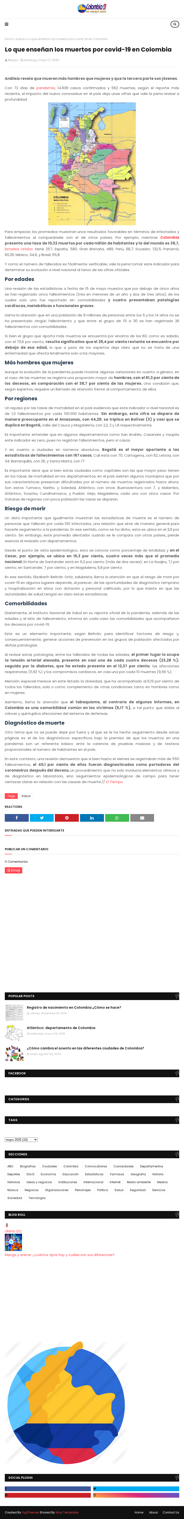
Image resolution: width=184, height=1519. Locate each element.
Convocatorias (96, 1166)
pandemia (45, 87)
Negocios (32, 1190)
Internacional (93, 1182)
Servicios (158, 1190)
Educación (71, 1174)
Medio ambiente (139, 1182)
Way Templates (67, 1512)
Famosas (117, 1174)
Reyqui (13, 60)
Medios (162, 1182)
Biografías (28, 1166)
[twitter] (136, 1488)
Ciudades (49, 1166)
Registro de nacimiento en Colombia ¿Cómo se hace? (74, 1007)
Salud (20, 39)
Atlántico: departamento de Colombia (61, 1027)
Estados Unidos (19, 248)
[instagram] (136, 1495)
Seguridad (138, 1190)
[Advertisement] (92, 1299)
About (153, 1512)
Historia (157, 1174)
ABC (10, 1166)
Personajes (83, 1190)
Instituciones (67, 1182)
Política (102, 1190)
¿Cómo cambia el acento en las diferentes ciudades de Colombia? (85, 1048)
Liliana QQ (13, 1231)
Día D (30, 1174)
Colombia (169, 237)
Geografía (138, 1174)
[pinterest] (48, 1495)
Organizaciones (57, 1190)
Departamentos (151, 1166)
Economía (48, 1174)
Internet (115, 1182)
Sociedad (14, 1198)
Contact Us (171, 1512)
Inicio (9, 39)
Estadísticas (94, 1174)
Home (139, 1512)
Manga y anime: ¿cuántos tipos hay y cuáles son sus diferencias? (60, 1254)
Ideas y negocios (39, 1182)
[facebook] (48, 1488)
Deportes (13, 1174)
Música (12, 1190)
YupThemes (30, 1512)
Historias (13, 1182)
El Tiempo (114, 781)
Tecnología (37, 1198)
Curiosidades (124, 1166)
